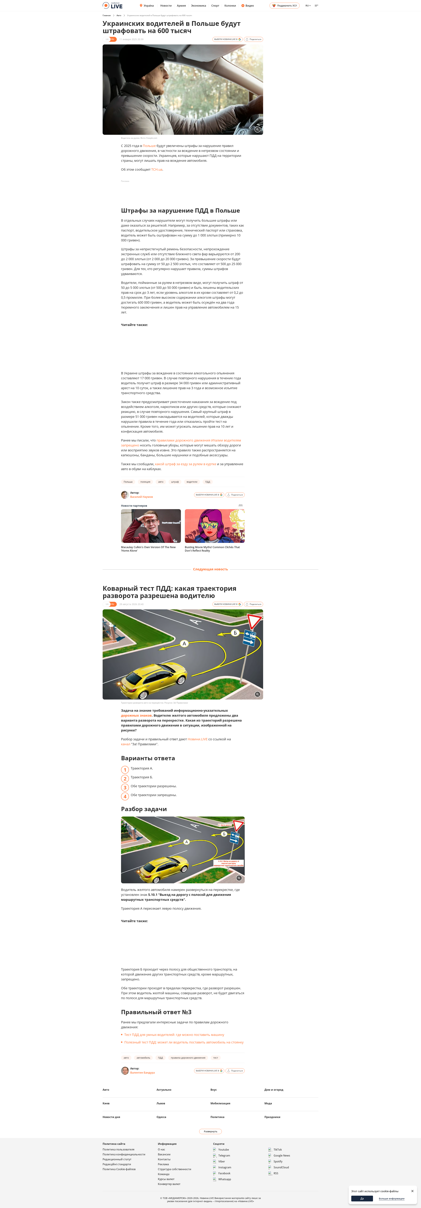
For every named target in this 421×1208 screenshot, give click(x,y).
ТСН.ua (156, 169)
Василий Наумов (141, 497)
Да (362, 1198)
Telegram (224, 1155)
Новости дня (111, 1117)
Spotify (278, 1161)
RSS (276, 1173)
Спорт (215, 5)
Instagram (224, 1167)
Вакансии (164, 1154)
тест (215, 1057)
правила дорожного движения (188, 1057)
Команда (163, 1174)
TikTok (278, 1149)
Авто (119, 15)
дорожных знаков (136, 715)
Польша (128, 481)
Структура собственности (174, 1169)
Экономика (198, 5)
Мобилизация (220, 1103)
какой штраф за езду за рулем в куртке (185, 464)
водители (192, 481)
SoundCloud (281, 1167)
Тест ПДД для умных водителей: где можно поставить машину (174, 1034)
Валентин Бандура (142, 1072)
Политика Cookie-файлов (119, 1169)
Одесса (161, 1117)
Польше (149, 145)
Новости (166, 5)
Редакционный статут (117, 1159)
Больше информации (392, 1198)
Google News (282, 1155)
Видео (250, 5)
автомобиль (143, 1057)
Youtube (223, 1149)
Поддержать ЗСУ (287, 5)
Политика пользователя (118, 1149)
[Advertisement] (181, 191)
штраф (175, 481)
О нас (161, 1149)
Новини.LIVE (198, 739)
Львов (161, 1103)
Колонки (230, 5)
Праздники (272, 1117)
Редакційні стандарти (117, 1164)
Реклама (163, 1164)
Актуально (164, 1089)
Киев (106, 1103)
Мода (268, 1103)
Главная (107, 15)
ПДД (207, 481)
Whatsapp (224, 1179)
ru (307, 5)
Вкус (213, 1089)
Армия (181, 5)
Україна (149, 5)
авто (160, 481)
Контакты (164, 1159)
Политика (217, 1117)
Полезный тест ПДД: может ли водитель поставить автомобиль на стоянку (184, 1042)
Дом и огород (273, 1089)
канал (125, 744)
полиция (145, 481)
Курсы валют (166, 1179)
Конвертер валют (169, 1184)
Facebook (224, 1173)
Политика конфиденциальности (124, 1154)
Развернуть (210, 1131)
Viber (221, 1161)
